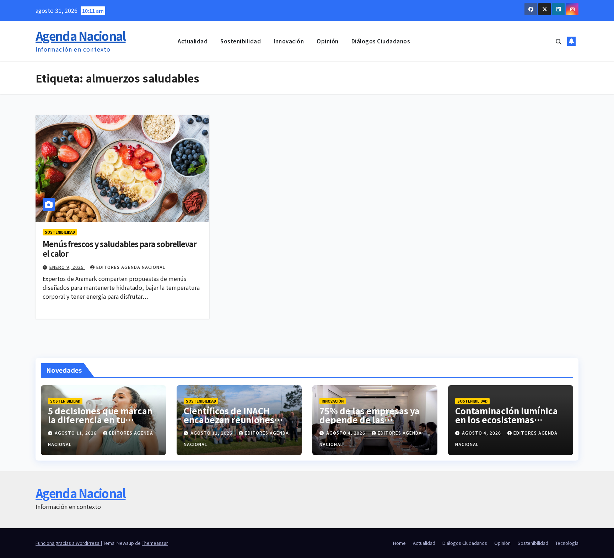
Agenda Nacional (81, 35)
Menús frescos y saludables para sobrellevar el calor (119, 248)
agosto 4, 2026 (346, 433)
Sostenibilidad (240, 41)
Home (399, 543)
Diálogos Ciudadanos (380, 41)
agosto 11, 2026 (76, 433)
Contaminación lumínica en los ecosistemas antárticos (506, 419)
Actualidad (193, 41)
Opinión (328, 41)
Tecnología (566, 543)
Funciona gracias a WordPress (68, 543)
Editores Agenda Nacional (130, 267)
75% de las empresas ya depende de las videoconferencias (369, 419)
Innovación (289, 41)
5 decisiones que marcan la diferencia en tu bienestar (100, 419)
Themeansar (155, 543)
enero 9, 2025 (67, 267)
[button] (558, 41)
